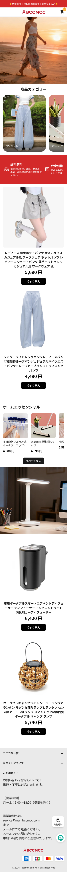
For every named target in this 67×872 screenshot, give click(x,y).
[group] (24, 123)
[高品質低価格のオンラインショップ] (34, 12)
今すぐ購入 (33, 281)
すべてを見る (33, 461)
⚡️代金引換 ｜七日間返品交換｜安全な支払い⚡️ (33, 3)
